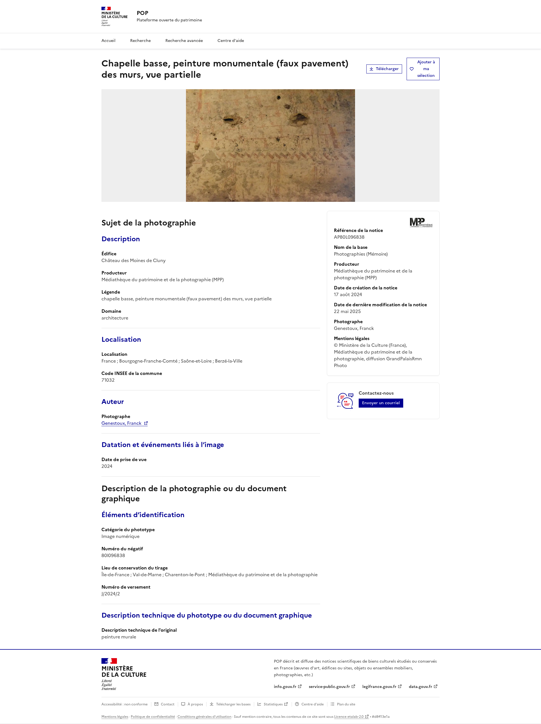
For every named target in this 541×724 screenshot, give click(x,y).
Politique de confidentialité (153, 716)
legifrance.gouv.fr (379, 687)
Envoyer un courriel (381, 403)
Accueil (108, 41)
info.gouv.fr (285, 687)
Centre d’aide (312, 704)
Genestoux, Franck (121, 423)
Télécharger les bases (233, 704)
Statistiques (273, 704)
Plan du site (346, 704)
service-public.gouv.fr (329, 687)
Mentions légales (114, 716)
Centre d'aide (231, 41)
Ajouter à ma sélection (426, 69)
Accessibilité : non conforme (124, 704)
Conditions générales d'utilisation (204, 716)
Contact (167, 704)
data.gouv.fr (420, 687)
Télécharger (387, 69)
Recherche (140, 41)
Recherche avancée (184, 41)
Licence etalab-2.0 (348, 716)
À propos (195, 704)
